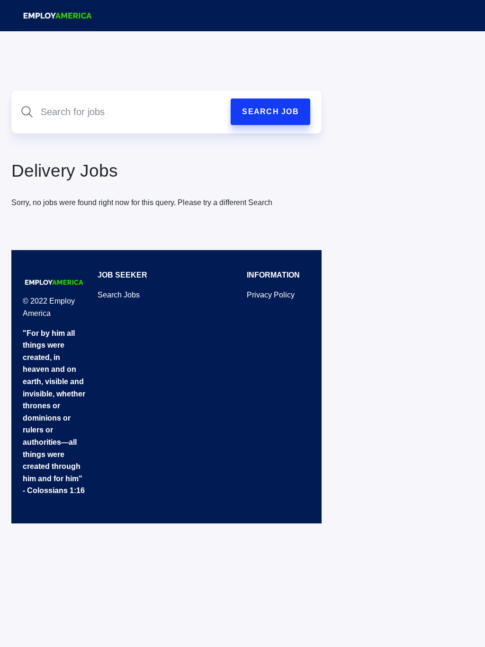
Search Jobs (119, 295)
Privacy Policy (271, 295)
